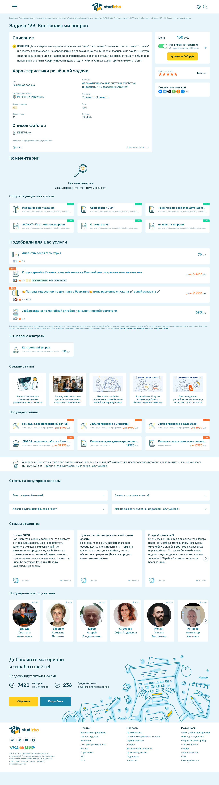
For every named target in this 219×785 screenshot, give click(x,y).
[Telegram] (165, 91)
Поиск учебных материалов (195, 732)
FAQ (82, 756)
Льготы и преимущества (93, 744)
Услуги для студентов (192, 736)
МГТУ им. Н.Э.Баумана (30, 96)
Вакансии (132, 760)
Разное (84, 748)
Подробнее (55, 701)
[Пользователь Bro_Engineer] (16, 299)
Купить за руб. (182, 56)
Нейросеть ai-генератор (193, 740)
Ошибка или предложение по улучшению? (32, 141)
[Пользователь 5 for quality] (16, 318)
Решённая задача (24, 85)
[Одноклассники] (178, 91)
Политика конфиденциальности (143, 736)
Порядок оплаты (135, 740)
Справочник (87, 752)
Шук (85, 108)
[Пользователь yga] (16, 261)
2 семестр (88, 97)
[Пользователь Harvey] (16, 280)
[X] (169, 91)
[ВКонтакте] (160, 91)
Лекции (185, 748)
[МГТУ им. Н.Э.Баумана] (14, 261)
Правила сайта (134, 732)
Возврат (131, 744)
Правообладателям (137, 752)
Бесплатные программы (93, 732)
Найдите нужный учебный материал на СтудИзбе (75, 465)
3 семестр (102, 97)
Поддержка (133, 756)
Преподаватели (189, 752)
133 (15, 108)
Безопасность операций (139, 748)
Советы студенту (89, 736)
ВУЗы (183, 756)
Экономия (86, 740)
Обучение (23, 701)
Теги (83, 760)
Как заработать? (190, 760)
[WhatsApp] (174, 91)
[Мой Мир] (183, 91)
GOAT (19, 147)
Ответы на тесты (189, 744)
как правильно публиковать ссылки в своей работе (144, 328)
